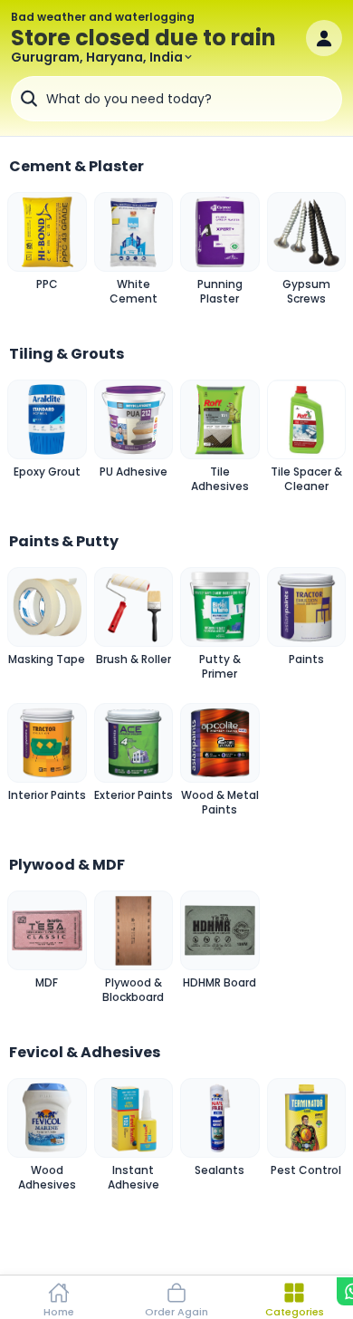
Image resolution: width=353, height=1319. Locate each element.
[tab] (59, 1297)
